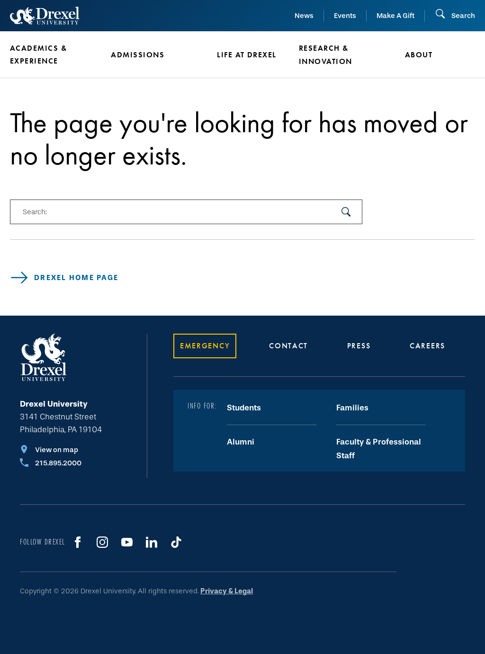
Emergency (205, 346)
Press (359, 346)
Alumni (240, 442)
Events (345, 15)
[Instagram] (102, 542)
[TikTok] (176, 542)
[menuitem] (55, 55)
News (304, 15)
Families (352, 408)
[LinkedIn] (151, 542)
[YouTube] (127, 542)
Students (244, 408)
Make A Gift (395, 15)
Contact (288, 346)
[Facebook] (77, 542)
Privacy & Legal (226, 591)
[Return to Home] (45, 16)
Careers (427, 346)
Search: (34, 212)
